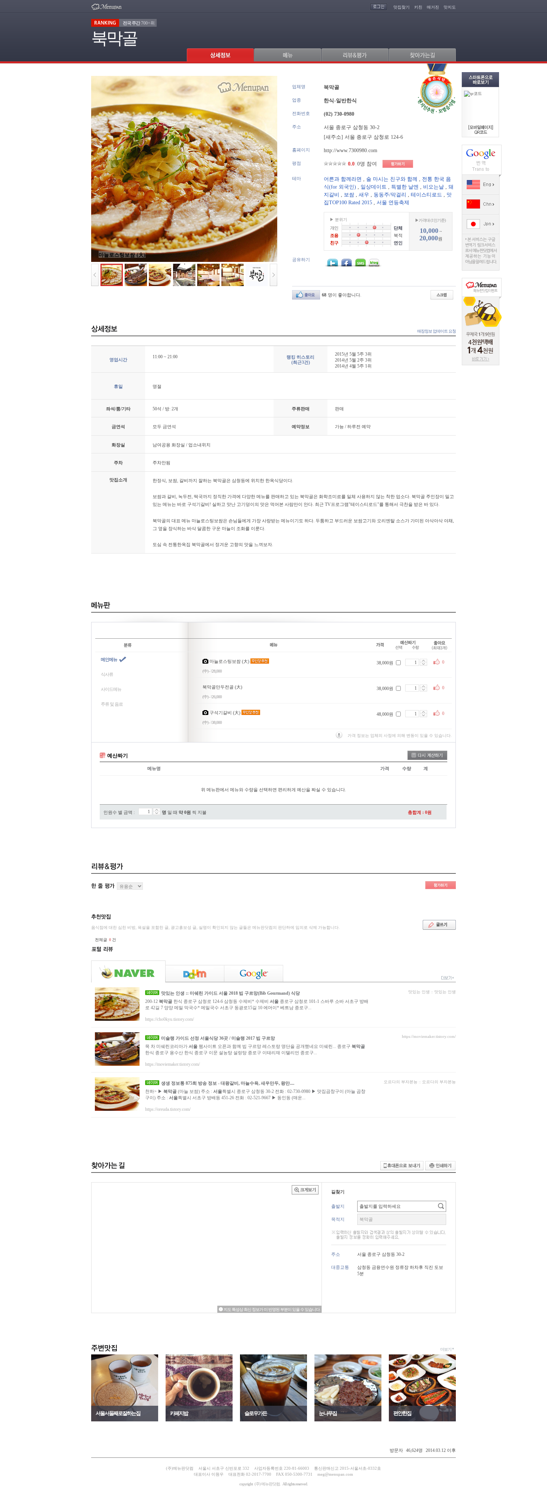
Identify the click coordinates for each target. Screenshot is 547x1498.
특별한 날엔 (405, 187)
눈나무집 (328, 1413)
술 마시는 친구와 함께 (392, 179)
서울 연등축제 (393, 202)
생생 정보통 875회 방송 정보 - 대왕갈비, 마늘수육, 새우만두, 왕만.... (227, 1083)
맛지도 (450, 7)
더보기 (445, 1349)
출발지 (338, 1206)
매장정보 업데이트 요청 (436, 331)
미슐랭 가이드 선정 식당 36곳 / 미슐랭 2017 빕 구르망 (218, 1038)
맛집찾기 (401, 7)
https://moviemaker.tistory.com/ (172, 1064)
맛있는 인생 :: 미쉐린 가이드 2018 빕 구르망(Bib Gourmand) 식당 (230, 993)
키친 (418, 7)
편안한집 (402, 1413)
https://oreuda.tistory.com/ (168, 1109)
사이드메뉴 (111, 689)
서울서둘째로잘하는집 (118, 1413)
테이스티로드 (426, 195)
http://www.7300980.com (350, 150)
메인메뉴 (109, 659)
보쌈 (349, 195)
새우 (364, 195)
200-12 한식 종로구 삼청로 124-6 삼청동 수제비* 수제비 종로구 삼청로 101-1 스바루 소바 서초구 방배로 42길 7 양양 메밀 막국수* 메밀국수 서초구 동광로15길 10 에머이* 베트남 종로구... (256, 1004)
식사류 (107, 674)
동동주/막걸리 (390, 195)
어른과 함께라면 (343, 179)
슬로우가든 (255, 1413)
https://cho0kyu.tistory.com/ (169, 1019)
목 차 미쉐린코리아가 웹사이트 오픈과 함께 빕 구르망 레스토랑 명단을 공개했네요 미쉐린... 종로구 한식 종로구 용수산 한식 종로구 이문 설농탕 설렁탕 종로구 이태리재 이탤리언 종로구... (255, 1049)
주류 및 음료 (112, 704)
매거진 (433, 7)
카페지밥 (179, 1413)
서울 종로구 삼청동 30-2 (352, 127)
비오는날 (433, 187)
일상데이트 (374, 187)
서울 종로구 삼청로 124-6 (374, 137)
